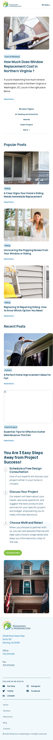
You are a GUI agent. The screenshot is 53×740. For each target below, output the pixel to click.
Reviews (6, 710)
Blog (5, 722)
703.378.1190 (9, 654)
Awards (26, 119)
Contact (6, 728)
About (5, 704)
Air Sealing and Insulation (26, 114)
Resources (7, 716)
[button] (45, 5)
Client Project (26, 124)
